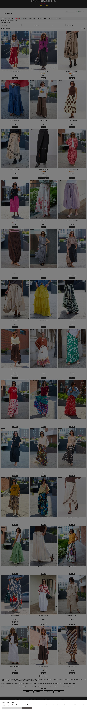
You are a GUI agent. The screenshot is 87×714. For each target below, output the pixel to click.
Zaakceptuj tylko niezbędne (7, 708)
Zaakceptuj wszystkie (27, 708)
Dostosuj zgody (18, 708)
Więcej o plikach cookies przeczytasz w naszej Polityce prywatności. (12, 705)
